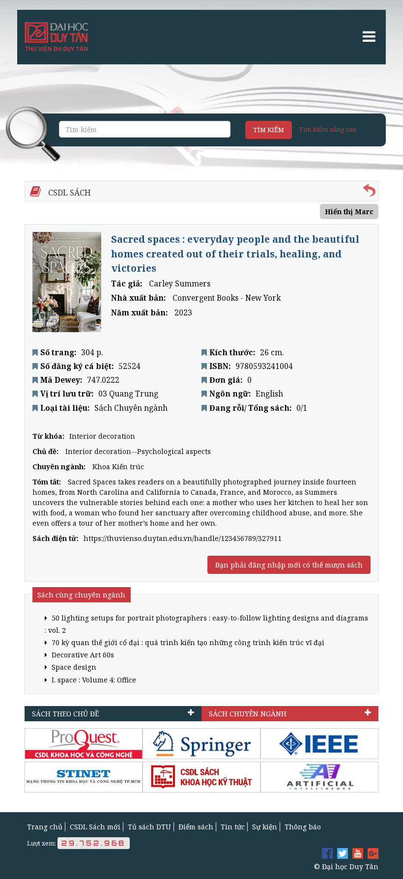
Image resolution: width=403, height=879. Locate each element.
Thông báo (303, 826)
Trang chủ (44, 826)
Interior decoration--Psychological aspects (138, 451)
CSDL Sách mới (95, 826)
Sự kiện (264, 826)
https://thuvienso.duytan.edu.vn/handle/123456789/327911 (183, 538)
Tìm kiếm (268, 129)
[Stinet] (83, 777)
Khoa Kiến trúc (118, 466)
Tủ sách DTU (149, 826)
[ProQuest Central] (83, 744)
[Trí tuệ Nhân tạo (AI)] (319, 777)
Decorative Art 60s (82, 654)
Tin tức (233, 826)
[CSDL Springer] (201, 744)
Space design (73, 667)
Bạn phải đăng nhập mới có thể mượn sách (289, 564)
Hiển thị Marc (349, 211)
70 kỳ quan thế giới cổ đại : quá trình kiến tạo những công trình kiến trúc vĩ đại (187, 642)
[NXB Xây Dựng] (201, 777)
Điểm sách (195, 826)
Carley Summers (179, 284)
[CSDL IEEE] (319, 744)
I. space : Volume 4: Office (93, 679)
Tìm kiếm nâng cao (327, 129)
